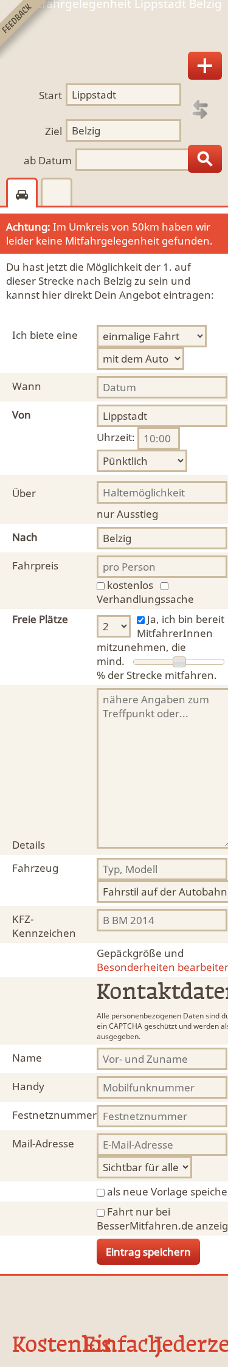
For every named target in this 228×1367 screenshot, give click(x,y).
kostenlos (130, 585)
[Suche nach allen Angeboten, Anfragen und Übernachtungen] (205, 159)
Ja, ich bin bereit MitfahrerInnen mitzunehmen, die (160, 633)
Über (24, 493)
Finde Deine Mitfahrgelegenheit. (114, 32)
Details (28, 845)
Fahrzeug (35, 868)
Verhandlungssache (145, 599)
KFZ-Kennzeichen (44, 926)
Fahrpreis (35, 565)
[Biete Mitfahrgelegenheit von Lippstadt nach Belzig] (205, 66)
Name (27, 1058)
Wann (26, 386)
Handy (28, 1086)
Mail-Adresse (43, 1143)
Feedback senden (29, 29)
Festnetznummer (54, 1115)
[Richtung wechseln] (200, 109)
